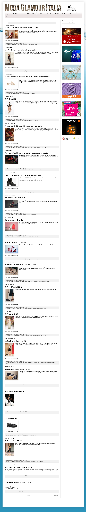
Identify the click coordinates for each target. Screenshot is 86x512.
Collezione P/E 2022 (15, 461)
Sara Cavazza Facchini (42, 335)
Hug (28, 147)
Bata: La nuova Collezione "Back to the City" (15, 198)
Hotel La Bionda (28, 44)
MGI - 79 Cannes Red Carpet (19, 14)
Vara (45, 147)
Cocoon (11, 335)
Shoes (36, 44)
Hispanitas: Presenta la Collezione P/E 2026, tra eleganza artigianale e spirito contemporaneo (27, 77)
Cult (20, 435)
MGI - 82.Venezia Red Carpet (61, 14)
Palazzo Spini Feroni (41, 147)
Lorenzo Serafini (27, 281)
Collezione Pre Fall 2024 (20, 362)
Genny (28, 335)
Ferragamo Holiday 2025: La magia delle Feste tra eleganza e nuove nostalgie (23, 126)
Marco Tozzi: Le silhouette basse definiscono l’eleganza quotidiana (20, 50)
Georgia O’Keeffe (32, 335)
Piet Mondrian (47, 362)
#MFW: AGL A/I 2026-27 (10, 99)
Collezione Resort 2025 (17, 281)
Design (18, 44)
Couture (21, 335)
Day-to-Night (25, 385)
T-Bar (37, 236)
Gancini (23, 147)
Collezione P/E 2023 (16, 435)
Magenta (35, 308)
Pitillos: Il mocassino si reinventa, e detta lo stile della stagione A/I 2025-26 (23, 175)
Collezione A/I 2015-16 (15, 492)
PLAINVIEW (59, 503)
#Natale (9, 147)
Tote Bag (41, 461)
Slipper (41, 169)
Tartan (45, 308)
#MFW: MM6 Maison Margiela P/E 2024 (14, 391)
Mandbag (34, 461)
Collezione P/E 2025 (22, 236)
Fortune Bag (25, 335)
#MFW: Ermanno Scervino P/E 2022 (13, 441)
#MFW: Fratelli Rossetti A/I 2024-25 (13, 287)
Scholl (49, 281)
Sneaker (33, 93)
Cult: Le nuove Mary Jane (11, 418)
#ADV (9, 44)
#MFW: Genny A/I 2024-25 (11, 314)
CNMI (11, 461)
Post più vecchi (55, 495)
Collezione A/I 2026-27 (13, 44)
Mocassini (34, 214)
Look (29, 147)
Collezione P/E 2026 (14, 93)
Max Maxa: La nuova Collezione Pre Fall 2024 (15, 341)
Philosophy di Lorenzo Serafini (43, 281)
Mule (33, 71)
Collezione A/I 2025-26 (14, 147)
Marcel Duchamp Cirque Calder (32, 362)
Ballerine (12, 71)
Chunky (11, 435)
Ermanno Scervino (22, 461)
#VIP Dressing (72, 14)
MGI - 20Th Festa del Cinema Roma (45, 14)
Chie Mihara (10, 492)
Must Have (32, 385)
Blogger (67, 503)
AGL (11, 120)
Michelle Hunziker (29, 71)
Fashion (21, 44)
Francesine (21, 492)
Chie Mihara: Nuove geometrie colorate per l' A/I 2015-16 (18, 482)
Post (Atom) (10, 497)
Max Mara (43, 362)
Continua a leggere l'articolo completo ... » (12, 40)
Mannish (38, 308)
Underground (34, 435)
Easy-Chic (25, 169)
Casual (15, 71)
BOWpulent (13, 120)
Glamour (26, 461)
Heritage (25, 147)
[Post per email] (26, 43)
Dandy (20, 308)
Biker (18, 214)
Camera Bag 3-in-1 (19, 120)
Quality (31, 93)
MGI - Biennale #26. (31, 14)
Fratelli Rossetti (29, 169)
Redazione (8, 17)
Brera (11, 169)
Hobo (33, 169)
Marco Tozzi (21, 71)
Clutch (18, 236)
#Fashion (9, 362)
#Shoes (9, 71)
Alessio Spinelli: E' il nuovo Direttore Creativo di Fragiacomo (19, 467)
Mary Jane (32, 44)
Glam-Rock (23, 281)
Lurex (35, 169)
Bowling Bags (14, 236)
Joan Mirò (25, 362)
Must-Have (36, 147)
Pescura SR (36, 281)
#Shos (9, 435)
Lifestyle (32, 461)
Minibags (30, 236)
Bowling (20, 214)
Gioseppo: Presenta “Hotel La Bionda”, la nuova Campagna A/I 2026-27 (22, 28)
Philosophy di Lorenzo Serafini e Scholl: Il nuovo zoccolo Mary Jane (20, 265)
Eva (21, 435)
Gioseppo (24, 44)
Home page (29, 495)
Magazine (8, 14)
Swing (27, 492)
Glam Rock (24, 435)
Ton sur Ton (36, 120)
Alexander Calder (13, 362)
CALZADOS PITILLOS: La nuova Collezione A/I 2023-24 (17, 369)
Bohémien (12, 281)
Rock (33, 120)
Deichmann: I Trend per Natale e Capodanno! (15, 242)
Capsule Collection (15, 169)
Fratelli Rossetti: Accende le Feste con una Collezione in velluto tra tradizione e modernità (26, 153)
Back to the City (13, 214)
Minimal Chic (34, 236)
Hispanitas (24, 93)
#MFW (9, 120)
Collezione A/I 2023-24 (19, 385)
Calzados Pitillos (13, 385)
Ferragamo (19, 147)
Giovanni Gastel (29, 308)
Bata (16, 214)
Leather (29, 461)
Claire (20, 169)
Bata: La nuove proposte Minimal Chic (14, 220)
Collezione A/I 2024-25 (15, 308)
